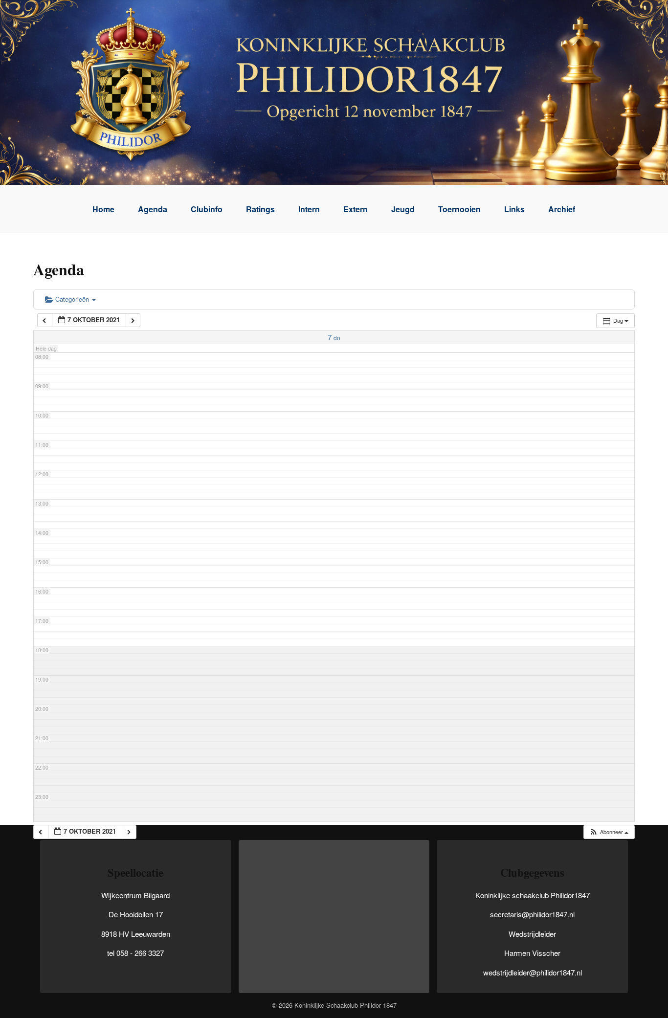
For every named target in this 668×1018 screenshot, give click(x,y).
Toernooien (459, 209)
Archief (561, 209)
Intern (309, 209)
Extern (355, 209)
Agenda (152, 209)
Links (514, 209)
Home (103, 209)
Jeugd (403, 209)
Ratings (260, 209)
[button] (608, 832)
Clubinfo (207, 209)
